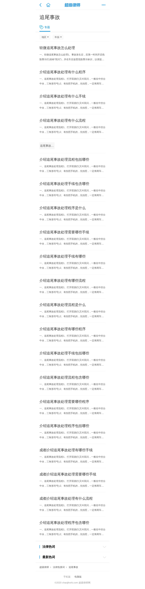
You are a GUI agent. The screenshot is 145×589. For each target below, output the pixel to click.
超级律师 (44, 567)
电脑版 (78, 576)
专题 (47, 27)
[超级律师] (72, 5)
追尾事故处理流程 (47, 145)
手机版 (67, 576)
